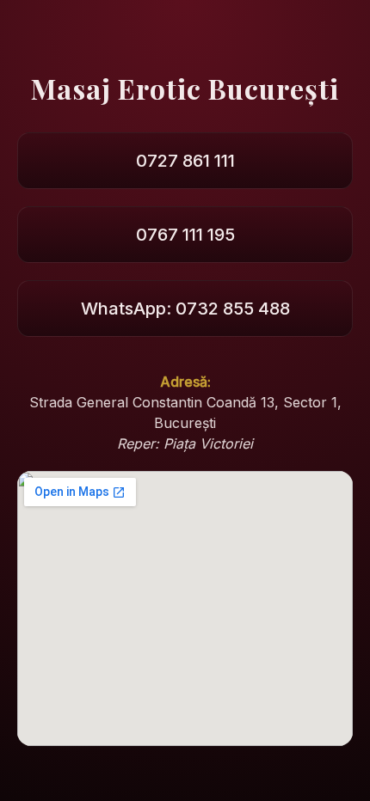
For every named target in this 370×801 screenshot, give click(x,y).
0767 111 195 (185, 234)
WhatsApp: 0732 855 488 (185, 308)
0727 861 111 (185, 160)
